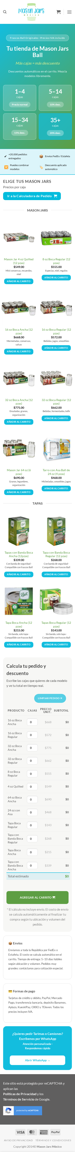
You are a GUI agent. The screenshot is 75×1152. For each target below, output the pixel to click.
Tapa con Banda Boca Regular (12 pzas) (56, 554)
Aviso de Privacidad (18, 1140)
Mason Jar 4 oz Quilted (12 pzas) (19, 261)
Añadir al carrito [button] (19, 281)
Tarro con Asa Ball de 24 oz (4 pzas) (56, 472)
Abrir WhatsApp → (37, 1060)
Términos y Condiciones (53, 1140)
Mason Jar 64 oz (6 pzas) (19, 472)
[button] (4, 12)
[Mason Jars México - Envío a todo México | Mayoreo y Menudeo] (31, 12)
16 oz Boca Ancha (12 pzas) (19, 331)
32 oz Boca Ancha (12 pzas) (19, 401)
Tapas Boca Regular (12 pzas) (56, 624)
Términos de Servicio (18, 1099)
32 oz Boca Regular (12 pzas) (56, 401)
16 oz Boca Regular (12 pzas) (56, 331)
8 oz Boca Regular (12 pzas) (56, 261)
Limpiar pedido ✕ (50, 698)
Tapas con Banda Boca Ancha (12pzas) (19, 554)
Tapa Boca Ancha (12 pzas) (18, 624)
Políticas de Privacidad (19, 1094)
